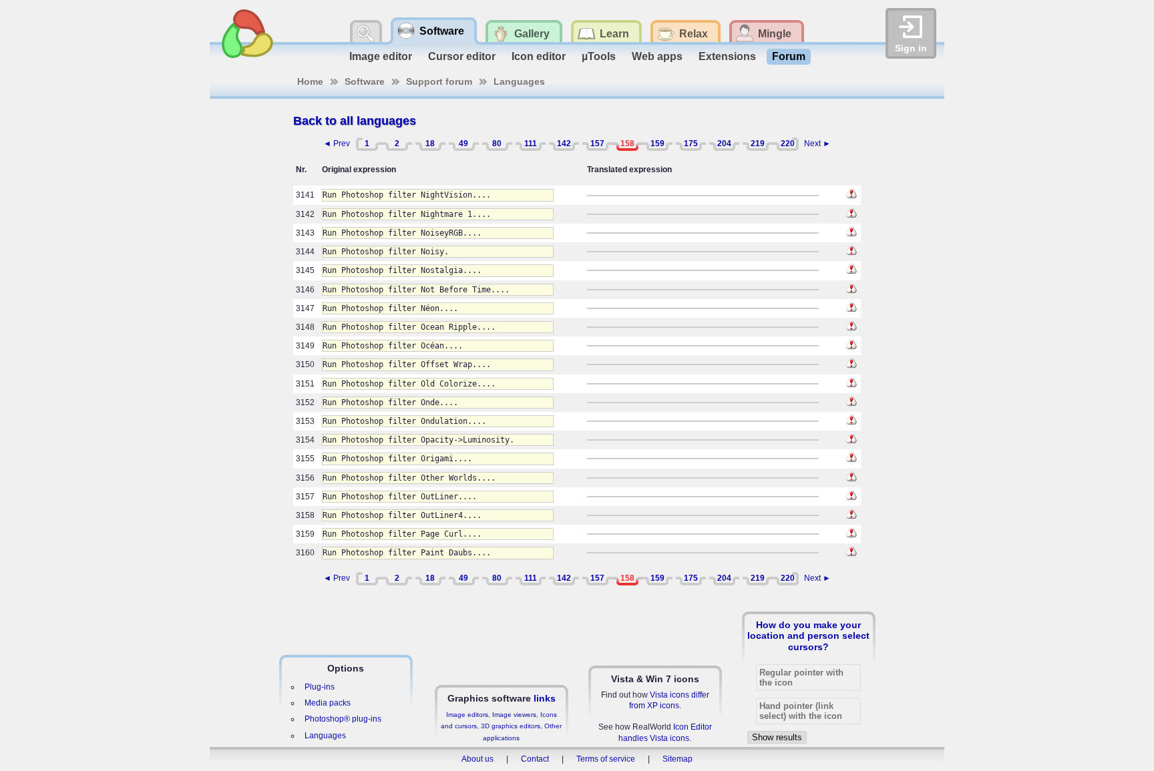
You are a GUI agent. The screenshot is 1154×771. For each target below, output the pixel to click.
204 (724, 143)
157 (597, 143)
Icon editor (539, 56)
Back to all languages (354, 120)
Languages (519, 81)
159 (657, 143)
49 (463, 143)
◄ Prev (336, 143)
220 (788, 143)
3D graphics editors (510, 726)
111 (530, 143)
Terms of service (605, 759)
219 (758, 143)
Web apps (657, 56)
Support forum (439, 81)
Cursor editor (462, 56)
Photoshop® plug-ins (343, 719)
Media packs (328, 703)
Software (365, 81)
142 (564, 143)
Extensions (727, 56)
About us (477, 759)
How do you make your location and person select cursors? (808, 635)
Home (310, 81)
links (545, 698)
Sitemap (677, 759)
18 (430, 143)
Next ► (817, 143)
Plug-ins (320, 687)
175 (691, 143)
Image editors (467, 714)
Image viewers (514, 714)
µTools (599, 56)
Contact (535, 759)
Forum (788, 56)
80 (497, 143)
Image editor (380, 56)
